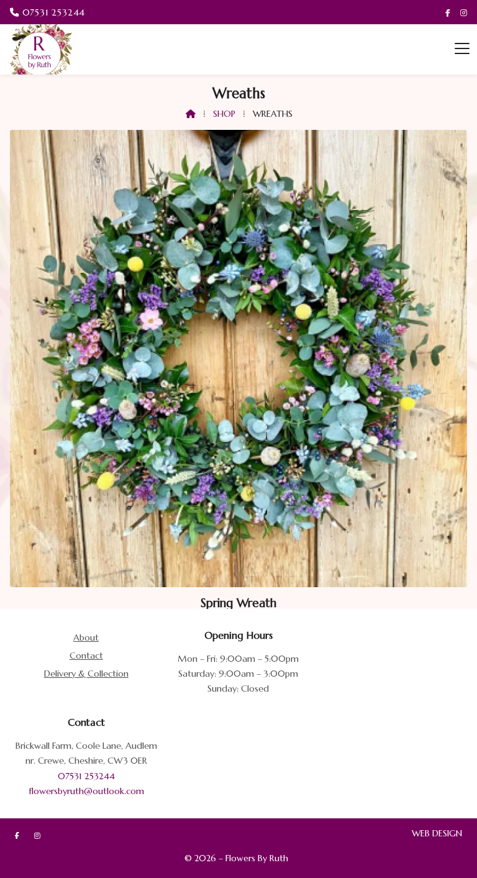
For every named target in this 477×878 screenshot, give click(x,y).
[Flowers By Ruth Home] (41, 49)
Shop (224, 113)
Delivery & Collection (86, 673)
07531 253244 (86, 776)
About (86, 637)
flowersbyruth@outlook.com (86, 791)
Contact (86, 655)
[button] (462, 49)
